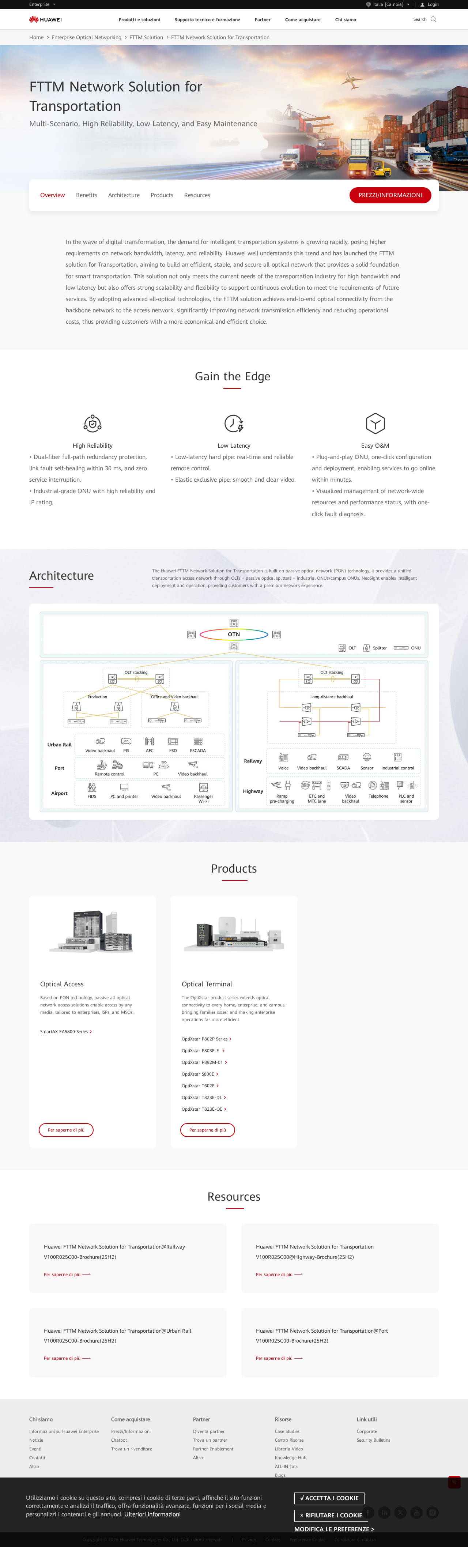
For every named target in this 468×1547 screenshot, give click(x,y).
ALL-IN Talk (286, 1466)
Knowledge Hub (290, 1457)
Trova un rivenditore (131, 1449)
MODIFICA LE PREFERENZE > (334, 1529)
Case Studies (287, 1431)
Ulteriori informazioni (152, 1514)
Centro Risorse (289, 1440)
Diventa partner (209, 1431)
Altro (34, 1466)
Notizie (36, 1440)
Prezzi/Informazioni (131, 1431)
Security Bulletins (373, 1440)
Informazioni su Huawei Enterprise (64, 1431)
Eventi (35, 1449)
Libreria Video (289, 1449)
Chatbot (119, 1440)
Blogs (280, 1475)
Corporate (367, 1431)
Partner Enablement (213, 1449)
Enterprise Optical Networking (86, 37)
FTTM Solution (146, 37)
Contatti (37, 1457)
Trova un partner (210, 1440)
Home (36, 37)
